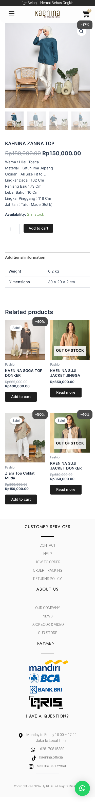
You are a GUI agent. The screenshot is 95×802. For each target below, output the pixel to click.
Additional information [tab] (25, 257)
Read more (65, 392)
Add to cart (38, 228)
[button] (11, 13)
